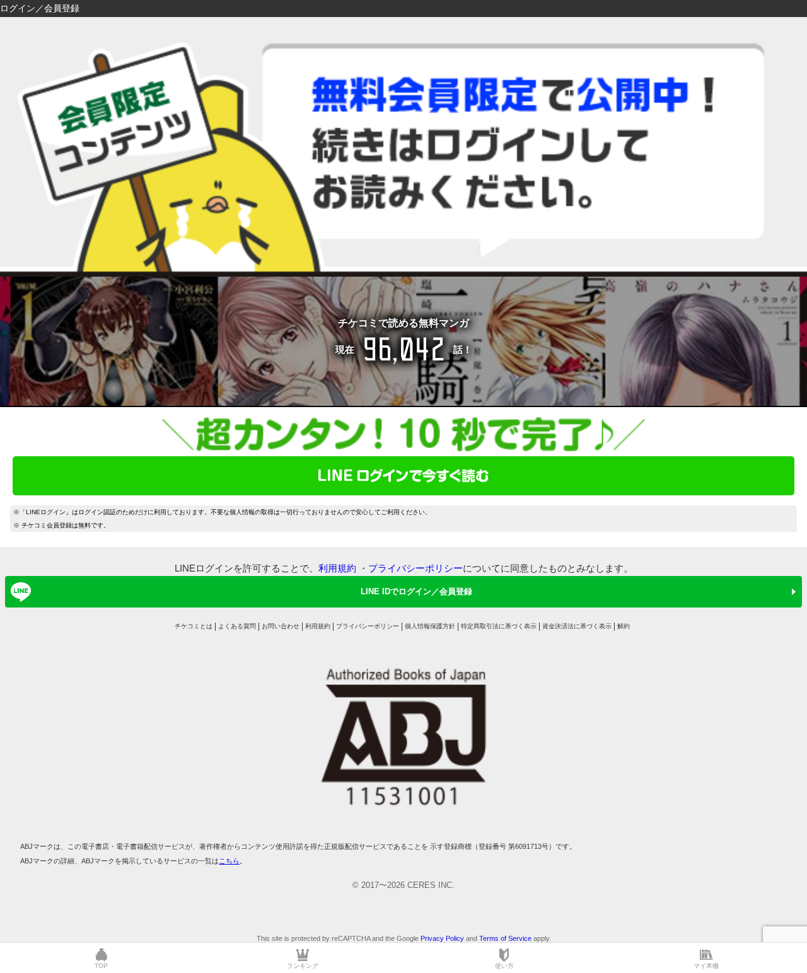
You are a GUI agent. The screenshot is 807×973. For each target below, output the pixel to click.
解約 (623, 626)
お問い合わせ (280, 626)
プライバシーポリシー (415, 568)
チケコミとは (193, 626)
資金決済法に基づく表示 (577, 626)
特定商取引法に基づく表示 (499, 626)
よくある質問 (237, 626)
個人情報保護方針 (430, 626)
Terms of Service (505, 938)
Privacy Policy (442, 938)
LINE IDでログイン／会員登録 (416, 591)
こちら (229, 861)
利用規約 (337, 568)
